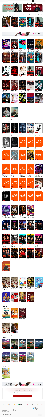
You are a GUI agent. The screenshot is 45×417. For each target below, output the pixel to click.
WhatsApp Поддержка (36, 409)
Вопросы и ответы (15, 409)
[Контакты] (35, 1)
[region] (22, 8)
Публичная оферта (4, 410)
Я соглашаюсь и (23, 394)
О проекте (3, 407)
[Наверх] (42, 415)
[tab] (38, 415)
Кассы (3, 409)
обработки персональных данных (27, 394)
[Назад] (2, 22)
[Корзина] (39, 1)
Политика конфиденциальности (5, 411)
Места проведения (15, 407)
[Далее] (42, 22)
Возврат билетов (14, 410)
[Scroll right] (42, 14)
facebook (24, 408)
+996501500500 (34, 407)
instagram (24, 407)
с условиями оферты (20, 394)
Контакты (3, 408)
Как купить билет (14, 408)
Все (6, 219)
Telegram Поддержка (36, 408)
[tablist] (39, 415)
